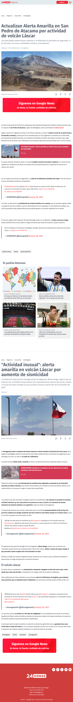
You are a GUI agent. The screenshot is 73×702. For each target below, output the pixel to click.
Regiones (9, 16)
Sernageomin (33, 635)
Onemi (16, 252)
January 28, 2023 (35, 197)
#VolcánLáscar (9, 523)
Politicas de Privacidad (36, 695)
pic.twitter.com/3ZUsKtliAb (13, 191)
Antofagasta (27, 16)
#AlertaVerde (15, 528)
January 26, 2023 (41, 533)
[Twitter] (65, 94)
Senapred (23, 635)
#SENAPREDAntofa (10, 186)
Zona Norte (17, 16)
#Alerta (27, 186)
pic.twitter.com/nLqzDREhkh (29, 528)
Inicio (3, 16)
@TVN (24, 594)
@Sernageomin (36, 520)
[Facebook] (61, 94)
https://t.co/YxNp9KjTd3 (46, 189)
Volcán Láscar (6, 252)
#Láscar (34, 597)
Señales (62, 2)
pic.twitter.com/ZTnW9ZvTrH (18, 230)
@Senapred (24, 599)
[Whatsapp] (56, 94)
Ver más (23, 153)
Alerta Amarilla (26, 252)
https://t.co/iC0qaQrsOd (12, 599)
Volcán (15, 635)
